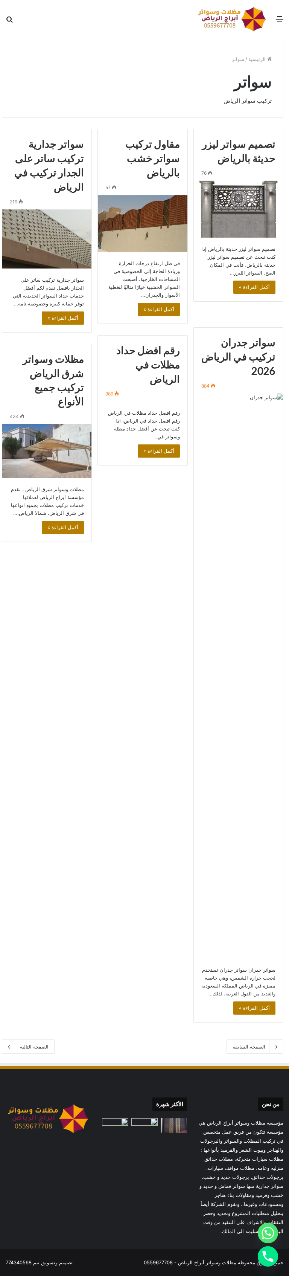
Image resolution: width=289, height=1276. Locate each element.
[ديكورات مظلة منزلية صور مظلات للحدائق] (115, 1125)
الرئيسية (257, 59)
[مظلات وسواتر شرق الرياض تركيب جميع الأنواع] (46, 451)
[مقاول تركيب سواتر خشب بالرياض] (142, 223)
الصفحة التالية (34, 1047)
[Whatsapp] (268, 1233)
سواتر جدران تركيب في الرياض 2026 (238, 356)
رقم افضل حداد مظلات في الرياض (148, 364)
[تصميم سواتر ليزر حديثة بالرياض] (238, 209)
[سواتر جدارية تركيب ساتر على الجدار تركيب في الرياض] (46, 239)
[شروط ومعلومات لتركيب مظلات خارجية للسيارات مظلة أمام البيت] (144, 1125)
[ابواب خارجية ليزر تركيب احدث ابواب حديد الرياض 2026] (174, 1125)
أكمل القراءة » (254, 287)
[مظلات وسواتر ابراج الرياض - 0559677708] (232, 19)
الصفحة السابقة (249, 1047)
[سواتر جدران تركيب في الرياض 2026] (238, 676)
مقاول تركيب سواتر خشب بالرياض (152, 158)
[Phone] (268, 1256)
